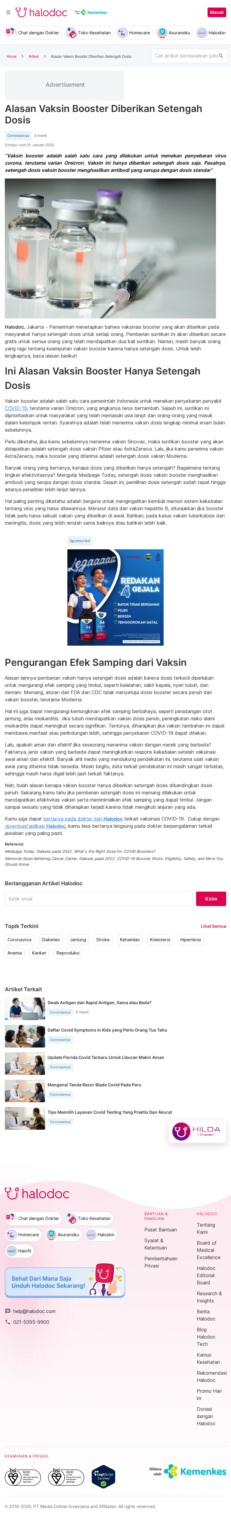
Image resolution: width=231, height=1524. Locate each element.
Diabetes (51, 939)
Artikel (34, 56)
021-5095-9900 (27, 1322)
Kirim (211, 899)
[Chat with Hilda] (197, 1131)
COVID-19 (16, 408)
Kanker (39, 953)
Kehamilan (130, 939)
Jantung (78, 939)
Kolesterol (160, 939)
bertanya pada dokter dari (83, 819)
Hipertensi (190, 939)
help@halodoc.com (30, 1311)
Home (12, 56)
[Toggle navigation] (8, 12)
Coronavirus (18, 136)
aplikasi (35, 826)
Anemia (15, 953)
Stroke (103, 939)
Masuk (217, 12)
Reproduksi (68, 953)
